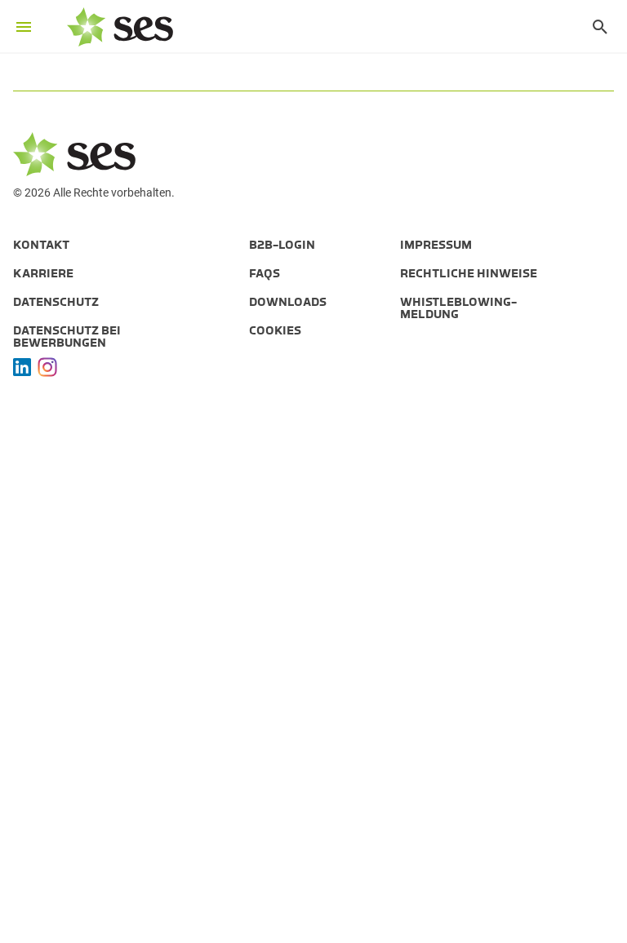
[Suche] (591, 27)
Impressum (436, 244)
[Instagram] (47, 367)
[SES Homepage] (120, 27)
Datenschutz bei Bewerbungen (67, 336)
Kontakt (41, 244)
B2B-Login (282, 244)
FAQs (264, 273)
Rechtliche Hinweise (468, 273)
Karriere (43, 273)
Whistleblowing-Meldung (458, 307)
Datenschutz (56, 301)
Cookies (275, 330)
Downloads (288, 301)
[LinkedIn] (22, 367)
